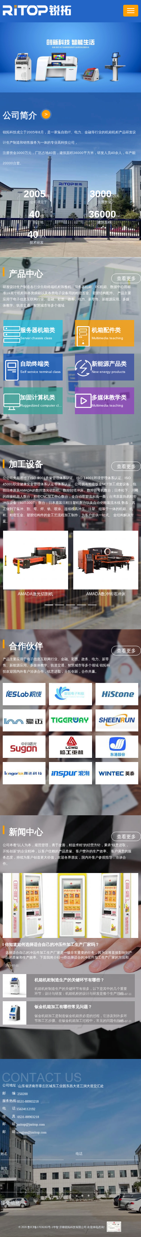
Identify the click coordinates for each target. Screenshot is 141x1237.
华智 (56, 1227)
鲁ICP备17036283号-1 (40, 1227)
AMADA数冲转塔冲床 (106, 594)
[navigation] (130, 10)
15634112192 (25, 1109)
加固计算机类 (37, 397)
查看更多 (126, 278)
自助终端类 (34, 364)
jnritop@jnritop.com (30, 1124)
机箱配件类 (106, 330)
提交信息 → (13, 1202)
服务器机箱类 (37, 330)
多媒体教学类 (109, 397)
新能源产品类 (109, 364)
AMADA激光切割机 (35, 594)
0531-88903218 (28, 1101)
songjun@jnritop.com (31, 1132)
